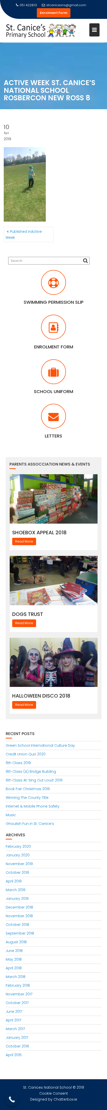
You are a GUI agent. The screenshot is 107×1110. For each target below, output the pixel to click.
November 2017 (19, 994)
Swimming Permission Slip (54, 302)
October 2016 (17, 1046)
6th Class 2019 (18, 762)
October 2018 (17, 924)
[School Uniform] (53, 374)
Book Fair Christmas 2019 (28, 788)
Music (11, 814)
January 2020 (18, 855)
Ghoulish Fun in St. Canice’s (30, 823)
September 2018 (20, 933)
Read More (24, 541)
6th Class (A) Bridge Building (31, 771)
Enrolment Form (53, 12)
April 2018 (14, 968)
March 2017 (15, 1028)
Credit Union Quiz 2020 (26, 754)
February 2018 (18, 985)
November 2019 (19, 863)
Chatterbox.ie (65, 1099)
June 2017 (14, 1011)
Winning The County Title (27, 797)
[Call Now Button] (12, 1099)
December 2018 (19, 907)
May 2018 (14, 959)
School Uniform (53, 391)
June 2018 (14, 950)
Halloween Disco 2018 (41, 695)
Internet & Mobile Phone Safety (32, 806)
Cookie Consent (53, 1093)
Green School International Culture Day (40, 745)
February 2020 (18, 846)
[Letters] (53, 419)
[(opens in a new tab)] (53, 285)
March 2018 (15, 976)
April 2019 (14, 881)
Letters (53, 436)
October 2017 (17, 1002)
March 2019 (15, 889)
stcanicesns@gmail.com (66, 5)
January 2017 (17, 1037)
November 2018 (19, 915)
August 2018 (16, 942)
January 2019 (17, 898)
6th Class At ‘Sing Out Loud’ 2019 (34, 780)
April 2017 (13, 1020)
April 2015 (14, 1054)
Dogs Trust (27, 614)
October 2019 (17, 872)
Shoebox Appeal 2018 (39, 532)
